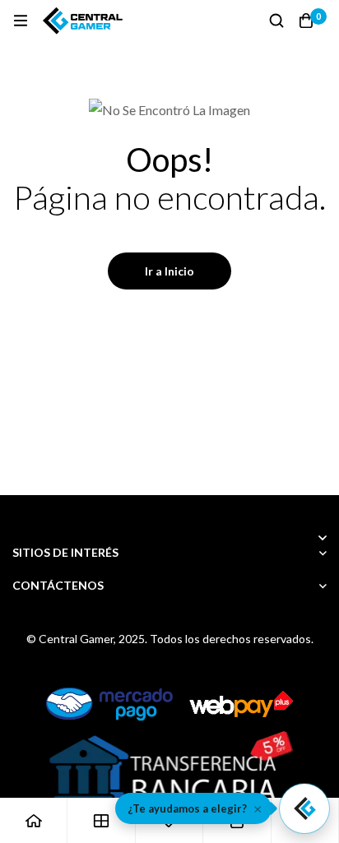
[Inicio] (33, 820)
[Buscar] (276, 20)
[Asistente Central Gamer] (304, 808)
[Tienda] (101, 820)
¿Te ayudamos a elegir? (187, 808)
